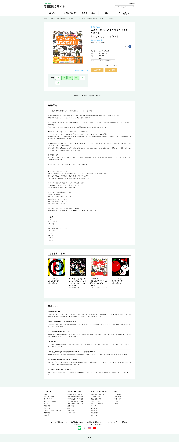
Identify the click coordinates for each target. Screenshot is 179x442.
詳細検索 (131, 3)
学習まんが (47, 408)
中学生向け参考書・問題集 (75, 399)
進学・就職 (70, 410)
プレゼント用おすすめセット (52, 410)
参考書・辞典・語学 (74, 391)
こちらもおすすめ (89, 96)
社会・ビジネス (95, 401)
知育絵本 (63, 18)
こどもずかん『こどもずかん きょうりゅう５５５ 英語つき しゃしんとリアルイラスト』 (89, 18)
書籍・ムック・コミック (99, 391)
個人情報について (77, 422)
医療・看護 (117, 399)
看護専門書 (94, 410)
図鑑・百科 (47, 406)
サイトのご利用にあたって (58, 422)
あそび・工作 (48, 399)
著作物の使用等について (95, 422)
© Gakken (89, 438)
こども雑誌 (117, 394)
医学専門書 (94, 408)
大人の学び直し (72, 413)
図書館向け (47, 413)
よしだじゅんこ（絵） (97, 40)
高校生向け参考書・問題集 (75, 401)
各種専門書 (94, 413)
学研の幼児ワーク (55, 311)
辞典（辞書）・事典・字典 (75, 403)
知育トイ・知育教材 (50, 401)
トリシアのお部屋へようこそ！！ (60, 331)
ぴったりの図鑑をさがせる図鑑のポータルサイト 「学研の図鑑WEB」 (72, 352)
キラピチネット (54, 341)
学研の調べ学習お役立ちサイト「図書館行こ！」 (65, 359)
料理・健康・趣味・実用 (98, 394)
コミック (93, 406)
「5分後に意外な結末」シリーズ (60, 369)
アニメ (116, 401)
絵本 (58, 18)
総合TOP (46, 18)
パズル (116, 403)
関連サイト (100, 96)
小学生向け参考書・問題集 (75, 396)
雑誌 (115, 391)
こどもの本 (52, 18)
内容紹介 (78, 96)
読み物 (46, 403)
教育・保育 (117, 396)
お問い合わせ (125, 422)
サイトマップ (112, 422)
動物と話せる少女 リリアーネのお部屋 (62, 321)
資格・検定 (70, 406)
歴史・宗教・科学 (96, 399)
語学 (68, 408)
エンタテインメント (97, 396)
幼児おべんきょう (49, 396)
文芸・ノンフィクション (98, 403)
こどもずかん (95, 27)
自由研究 (46, 415)
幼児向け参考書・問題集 (74, 394)
